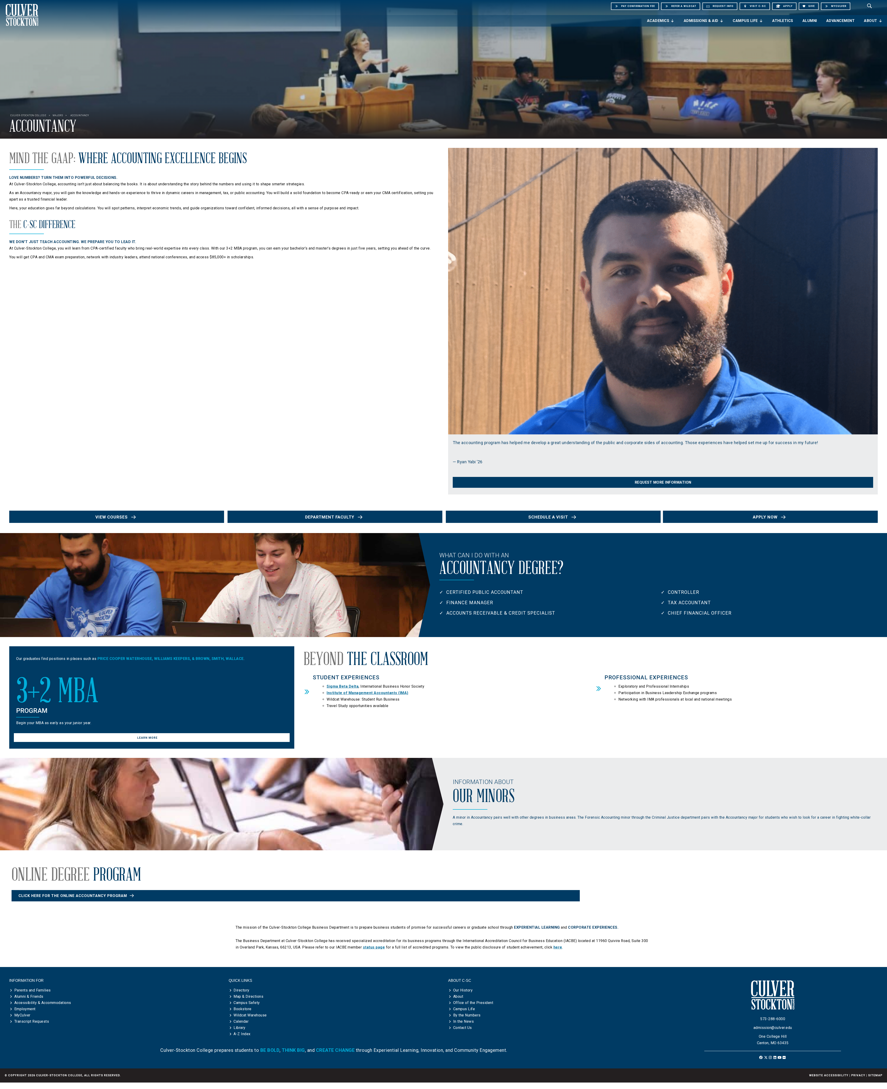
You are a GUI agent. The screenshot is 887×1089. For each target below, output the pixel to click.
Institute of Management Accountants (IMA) (367, 693)
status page (374, 947)
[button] (663, 482)
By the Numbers (467, 1015)
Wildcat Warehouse (250, 1015)
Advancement (840, 20)
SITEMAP (875, 1075)
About (870, 20)
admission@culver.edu (772, 1027)
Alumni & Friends (28, 996)
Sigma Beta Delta (342, 686)
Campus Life (745, 20)
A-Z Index (242, 1034)
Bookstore (243, 1009)
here (557, 947)
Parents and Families (32, 990)
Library (240, 1027)
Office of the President (473, 1003)
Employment (25, 1009)
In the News (463, 1021)
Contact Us (462, 1027)
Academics (658, 20)
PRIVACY (858, 1075)
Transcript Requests (31, 1021)
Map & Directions (248, 996)
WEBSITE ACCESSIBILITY (828, 1075)
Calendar (241, 1021)
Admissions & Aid (701, 20)
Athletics (782, 20)
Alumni (809, 20)
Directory (241, 990)
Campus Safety (247, 1003)
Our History (463, 990)
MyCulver (22, 1015)
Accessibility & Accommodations (42, 1003)
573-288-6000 (772, 1019)
